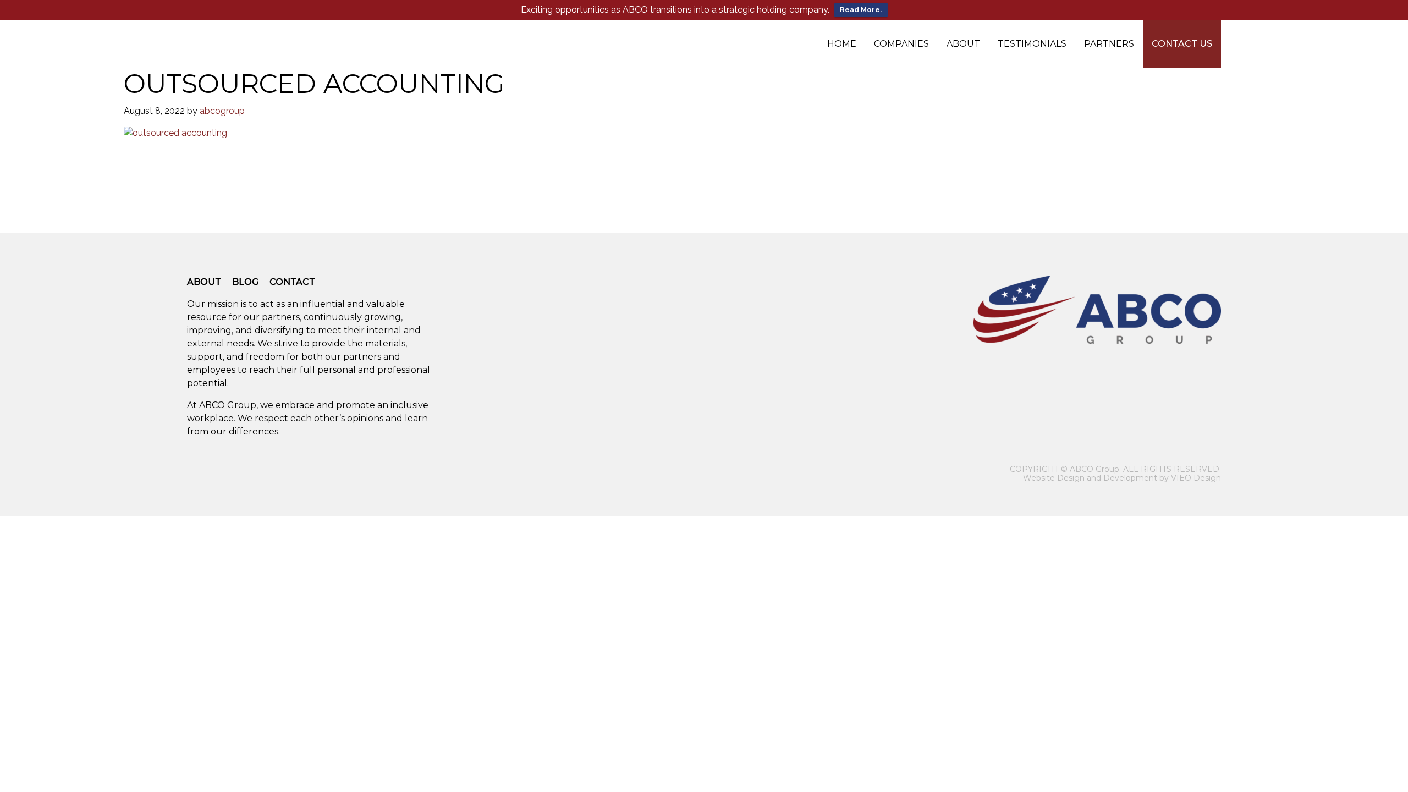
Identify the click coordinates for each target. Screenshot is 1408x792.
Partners (1109, 43)
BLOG (245, 282)
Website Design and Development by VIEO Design (1122, 478)
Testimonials (1032, 43)
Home (841, 43)
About (963, 43)
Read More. (861, 10)
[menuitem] (841, 44)
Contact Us (1182, 43)
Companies (901, 43)
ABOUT (204, 282)
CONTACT (292, 282)
